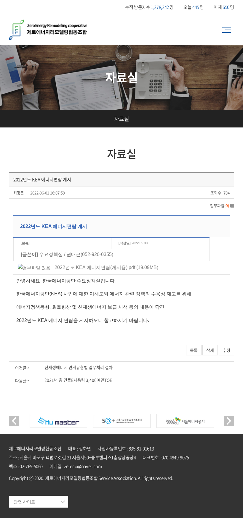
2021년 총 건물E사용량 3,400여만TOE (78, 380)
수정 (226, 350)
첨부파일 (219, 205)
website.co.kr (46, 487)
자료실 (121, 119)
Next (229, 421)
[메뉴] (228, 30)
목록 (194, 350)
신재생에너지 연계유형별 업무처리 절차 (78, 367)
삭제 (210, 350)
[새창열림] (58, 421)
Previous (14, 421)
